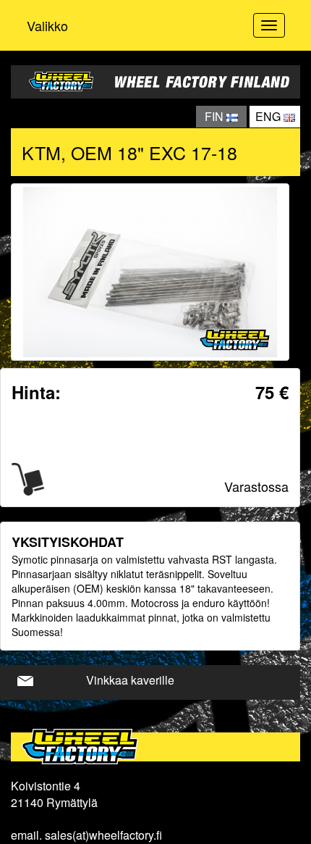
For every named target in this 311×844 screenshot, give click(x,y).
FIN (215, 116)
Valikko (47, 25)
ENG (269, 116)
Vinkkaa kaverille (130, 680)
